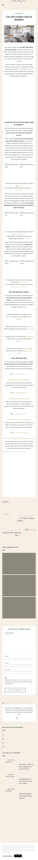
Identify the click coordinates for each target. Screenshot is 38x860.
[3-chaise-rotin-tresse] (4, 332)
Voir (19, 568)
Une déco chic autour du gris (19, 533)
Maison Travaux (22, 282)
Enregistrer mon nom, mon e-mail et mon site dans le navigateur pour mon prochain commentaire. (19, 682)
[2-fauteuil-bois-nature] (4, 322)
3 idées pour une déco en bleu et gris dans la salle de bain (19, 561)
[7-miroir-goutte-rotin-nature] (4, 344)
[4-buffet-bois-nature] (6, 322)
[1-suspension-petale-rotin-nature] (4, 310)
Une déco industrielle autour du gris (18, 606)
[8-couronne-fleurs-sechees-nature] (6, 344)
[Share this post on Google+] (15, 505)
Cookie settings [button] (8, 856)
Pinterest (26, 238)
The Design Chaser (20, 234)
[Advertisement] (19, 98)
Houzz (20, 185)
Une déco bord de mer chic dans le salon (19, 583)
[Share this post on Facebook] (4, 505)
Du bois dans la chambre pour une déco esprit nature (19, 438)
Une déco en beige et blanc (19, 519)
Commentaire (9, 633)
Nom (6, 656)
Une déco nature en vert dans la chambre (19, 419)
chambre (29, 69)
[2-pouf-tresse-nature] (6, 310)
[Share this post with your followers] (7, 505)
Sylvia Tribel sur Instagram (19, 287)
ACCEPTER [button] (18, 855)
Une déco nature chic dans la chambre (19, 380)
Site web (7, 669)
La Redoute (30, 329)
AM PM (29, 326)
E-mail (7, 663)
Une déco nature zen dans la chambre (19, 398)
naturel (20, 69)
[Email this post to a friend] (18, 505)
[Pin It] (11, 505)
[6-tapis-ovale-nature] (6, 332)
